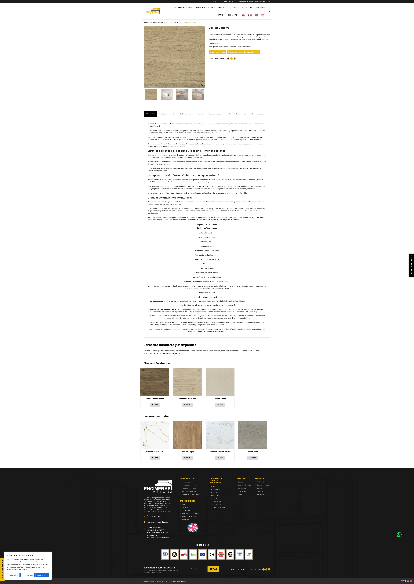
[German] (258, 15)
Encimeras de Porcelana (159, 22)
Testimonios (261, 482)
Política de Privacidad (239, 569)
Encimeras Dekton (176, 22)
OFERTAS (219, 15)
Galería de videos (263, 485)
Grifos (213, 486)
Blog (214, 2)
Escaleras (241, 482)
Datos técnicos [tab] (186, 114)
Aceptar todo (42, 575)
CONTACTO (232, 15)
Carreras (185, 507)
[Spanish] (264, 15)
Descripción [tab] (150, 114)
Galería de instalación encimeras (260, 491)
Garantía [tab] (199, 114)
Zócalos (214, 498)
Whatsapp (242, 2)
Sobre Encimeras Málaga (191, 494)
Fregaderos (215, 489)
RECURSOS (260, 7)
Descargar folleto (218, 52)
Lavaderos (242, 488)
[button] (202, 58)
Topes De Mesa (217, 501)
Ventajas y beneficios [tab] (167, 114)
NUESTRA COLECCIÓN (204, 7)
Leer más (265, 39)
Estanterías (215, 495)
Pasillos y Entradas (244, 485)
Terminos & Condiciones (190, 513)
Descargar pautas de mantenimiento (243, 52)
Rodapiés (214, 492)
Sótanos (241, 494)
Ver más (155, 405)
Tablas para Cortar (218, 507)
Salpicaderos (216, 504)
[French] (251, 15)
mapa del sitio (255, 569)
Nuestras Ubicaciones (189, 485)
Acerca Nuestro (187, 482)
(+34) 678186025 (153, 516)
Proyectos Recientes (189, 491)
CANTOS (221, 7)
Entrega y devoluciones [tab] (259, 114)
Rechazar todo (27, 575)
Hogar (146, 22)
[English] (245, 15)
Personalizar (13, 575)
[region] (28, 566)
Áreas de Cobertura (189, 488)
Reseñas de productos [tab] (237, 114)
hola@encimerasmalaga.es (157, 522)
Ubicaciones (186, 510)
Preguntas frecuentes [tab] (216, 114)
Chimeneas (242, 491)
